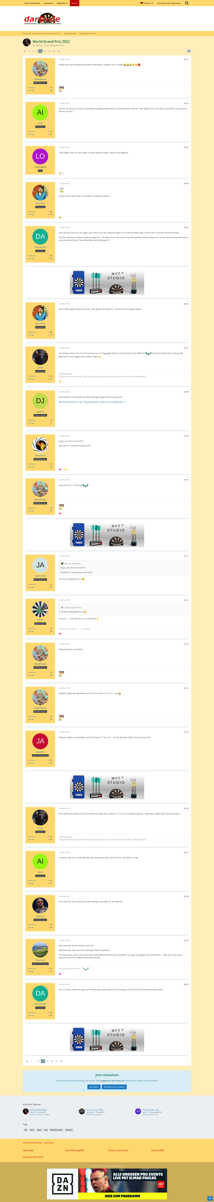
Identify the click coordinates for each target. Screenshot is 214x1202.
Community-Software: (107, 1166)
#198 (186, 896)
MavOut (33, 1112)
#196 (186, 808)
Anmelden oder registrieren (169, 3)
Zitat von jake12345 (72, 607)
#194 (186, 688)
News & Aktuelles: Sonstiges (40, 1114)
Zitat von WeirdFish (72, 563)
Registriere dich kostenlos (112, 1080)
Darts (32, 1130)
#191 (186, 556)
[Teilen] (189, 51)
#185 (186, 227)
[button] (146, 3)
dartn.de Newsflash (38, 1110)
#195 (186, 732)
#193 (186, 644)
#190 (186, 479)
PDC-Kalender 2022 (151, 1110)
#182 (186, 103)
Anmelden (94, 1087)
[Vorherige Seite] (25, 51)
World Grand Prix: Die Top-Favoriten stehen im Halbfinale (91, 401)
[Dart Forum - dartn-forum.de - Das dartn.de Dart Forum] (107, 18)
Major (39, 1130)
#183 (186, 147)
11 (45, 51)
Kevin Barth (90, 1112)
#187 (186, 348)
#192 (186, 600)
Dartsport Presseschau (94, 1114)
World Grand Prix (57, 1130)
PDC (25, 1130)
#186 (186, 304)
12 (49, 51)
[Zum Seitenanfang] (210, 1198)
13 (54, 51)
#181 (186, 59)
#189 (186, 436)
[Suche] (187, 3)
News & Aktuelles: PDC (150, 1114)
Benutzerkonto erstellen (114, 1087)
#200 (186, 984)
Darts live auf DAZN (94, 1110)
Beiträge (31, 90)
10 (40, 51)
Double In (69, 1130)
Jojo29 (145, 1112)
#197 (186, 852)
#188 (186, 392)
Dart (46, 1130)
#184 (186, 183)
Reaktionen (32, 88)
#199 (186, 940)
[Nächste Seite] (58, 51)
